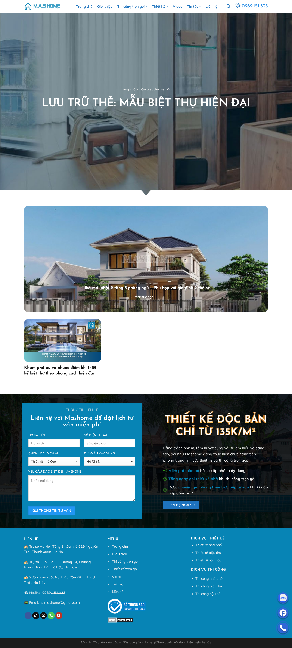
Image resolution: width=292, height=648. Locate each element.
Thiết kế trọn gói (125, 569)
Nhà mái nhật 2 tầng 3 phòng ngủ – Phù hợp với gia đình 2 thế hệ (146, 288)
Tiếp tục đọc (146, 297)
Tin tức (192, 6)
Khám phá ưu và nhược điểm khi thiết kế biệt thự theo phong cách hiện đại (60, 371)
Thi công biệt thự (208, 586)
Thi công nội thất (208, 594)
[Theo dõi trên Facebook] (28, 615)
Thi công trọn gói (131, 6)
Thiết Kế (158, 6)
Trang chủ (84, 6)
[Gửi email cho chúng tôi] (43, 615)
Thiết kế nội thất (208, 560)
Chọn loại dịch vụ (43, 453)
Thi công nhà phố (209, 578)
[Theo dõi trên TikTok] (35, 615)
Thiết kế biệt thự (208, 552)
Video (177, 6)
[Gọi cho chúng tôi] (51, 615)
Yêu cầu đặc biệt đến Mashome (54, 471)
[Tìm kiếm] (228, 6)
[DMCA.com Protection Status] (120, 619)
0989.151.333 (53, 592)
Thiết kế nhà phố (208, 545)
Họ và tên (36, 435)
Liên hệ (211, 6)
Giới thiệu (105, 6)
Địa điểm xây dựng (99, 453)
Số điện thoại (95, 435)
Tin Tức (118, 584)
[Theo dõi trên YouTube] (58, 615)
